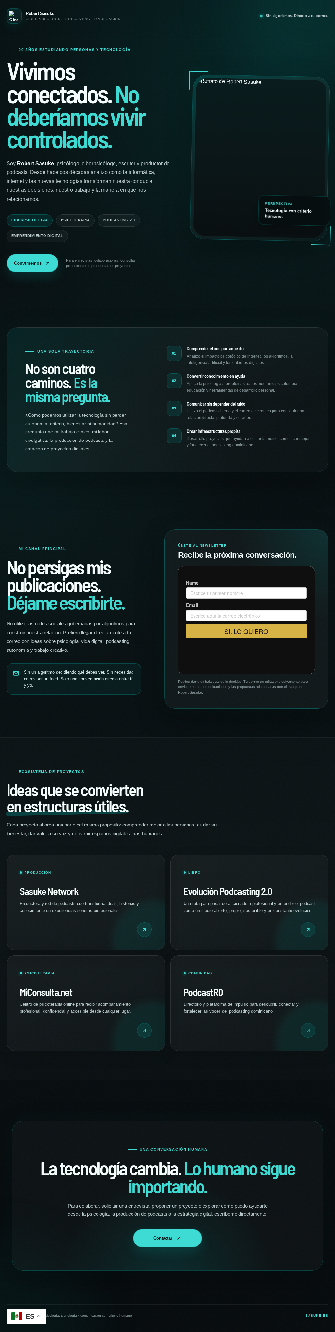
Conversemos (28, 263)
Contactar (162, 1238)
